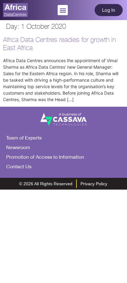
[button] (63, 10)
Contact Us (18, 166)
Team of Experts (24, 137)
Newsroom (18, 147)
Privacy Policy (93, 183)
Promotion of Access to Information (45, 157)
